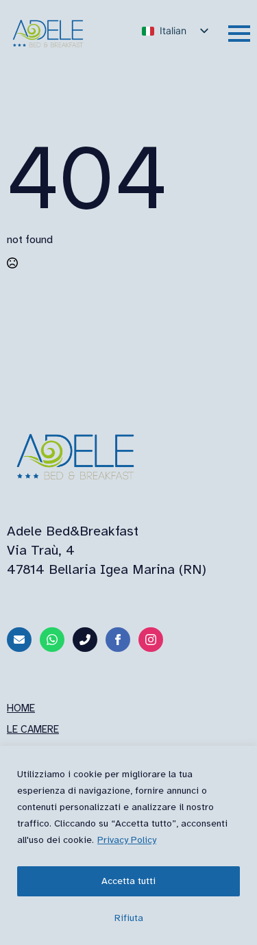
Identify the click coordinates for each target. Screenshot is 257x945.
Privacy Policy (126, 840)
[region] (128, 845)
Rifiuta (128, 918)
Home (21, 708)
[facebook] (118, 639)
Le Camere (33, 729)
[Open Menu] (239, 34)
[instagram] (150, 639)
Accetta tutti (128, 881)
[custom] (19, 639)
